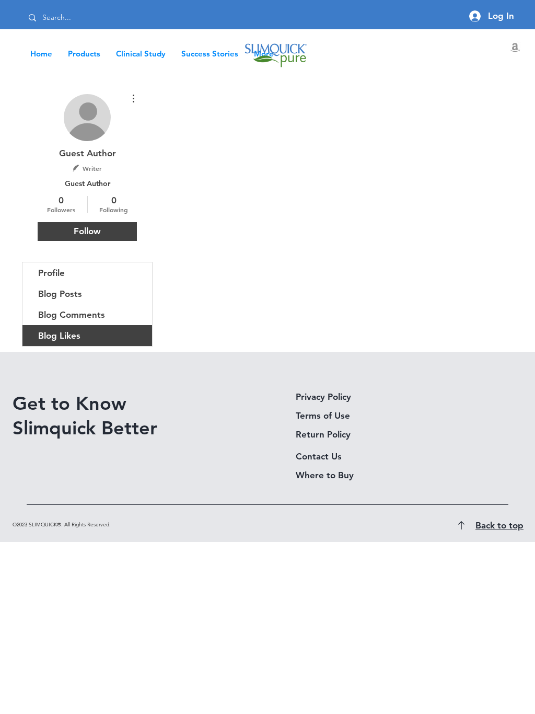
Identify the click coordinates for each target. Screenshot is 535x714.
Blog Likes (59, 335)
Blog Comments (71, 314)
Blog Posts (60, 294)
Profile (51, 273)
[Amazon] (515, 47)
